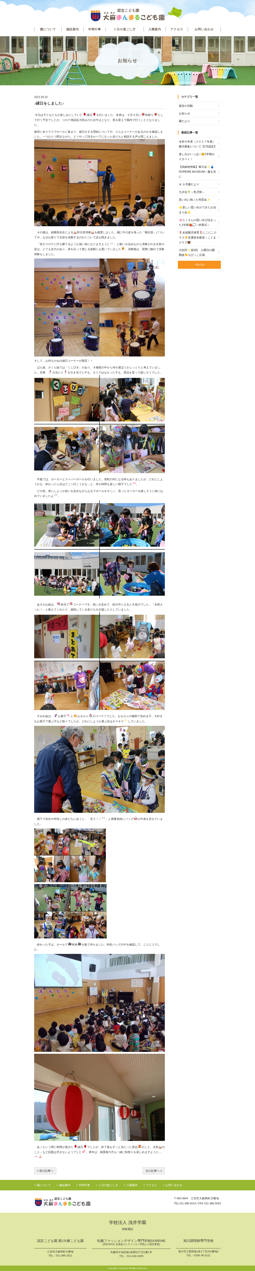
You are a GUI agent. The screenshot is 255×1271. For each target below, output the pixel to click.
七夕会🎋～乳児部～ (192, 192)
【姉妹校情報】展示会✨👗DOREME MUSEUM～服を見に (197, 171)
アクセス (176, 29)
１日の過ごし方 (124, 29)
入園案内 (154, 29)
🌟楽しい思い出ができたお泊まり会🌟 (197, 210)
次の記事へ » (154, 1170)
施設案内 (72, 29)
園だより (184, 121)
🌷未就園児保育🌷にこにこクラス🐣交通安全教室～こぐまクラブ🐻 (198, 237)
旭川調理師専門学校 (198, 1241)
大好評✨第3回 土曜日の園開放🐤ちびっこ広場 (197, 252)
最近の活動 (186, 105)
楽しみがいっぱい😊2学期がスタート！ (197, 156)
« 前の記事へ (45, 1170)
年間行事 (94, 29)
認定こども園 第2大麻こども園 (60, 1241)
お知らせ (184, 113)
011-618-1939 (135, 1256)
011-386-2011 (64, 1255)
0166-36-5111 (202, 1255)
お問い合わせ (204, 29)
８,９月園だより (189, 184)
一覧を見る (199, 264)
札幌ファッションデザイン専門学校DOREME (131, 1242)
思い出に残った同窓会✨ (194, 199)
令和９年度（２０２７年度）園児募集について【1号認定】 (198, 144)
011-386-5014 (187, 1203)
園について (48, 29)
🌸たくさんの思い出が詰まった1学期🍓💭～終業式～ (197, 222)
